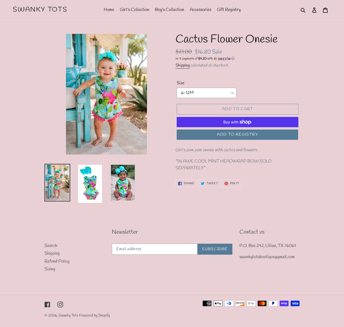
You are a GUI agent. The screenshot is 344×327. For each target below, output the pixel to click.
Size (180, 83)
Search (50, 246)
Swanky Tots (40, 10)
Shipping (183, 65)
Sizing (49, 269)
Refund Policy (56, 261)
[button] (238, 58)
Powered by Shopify (94, 315)
